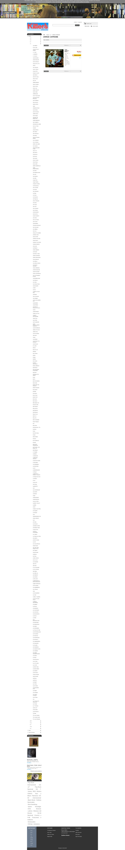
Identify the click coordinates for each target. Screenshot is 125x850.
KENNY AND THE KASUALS (36, 385)
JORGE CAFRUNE (36, 255)
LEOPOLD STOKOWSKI (35, 532)
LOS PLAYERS (35, 633)
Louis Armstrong (36, 659)
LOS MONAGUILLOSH (36, 620)
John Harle (35, 217)
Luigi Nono (35, 678)
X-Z (30, 728)
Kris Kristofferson (36, 440)
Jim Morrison (35, 154)
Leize (34, 514)
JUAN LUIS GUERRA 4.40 (36, 301)
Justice (34, 337)
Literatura (36, 824)
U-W (31, 726)
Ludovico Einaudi (36, 674)
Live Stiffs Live (35, 573)
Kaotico (34, 355)
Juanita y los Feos (36, 313)
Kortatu (34, 434)
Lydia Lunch (35, 707)
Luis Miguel (35, 690)
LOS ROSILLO (35, 639)
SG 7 (38, 789)
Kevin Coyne (35, 395)
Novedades (30, 735)
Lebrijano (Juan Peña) (37, 508)
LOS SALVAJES (35, 643)
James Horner (35, 86)
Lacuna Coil (35, 482)
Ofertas (30, 824)
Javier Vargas (35, 115)
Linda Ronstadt (35, 552)
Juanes (34, 309)
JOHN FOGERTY (36, 215)
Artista (30, 36)
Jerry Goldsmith (35, 140)
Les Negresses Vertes (37, 536)
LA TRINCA (35, 478)
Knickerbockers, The (36, 427)
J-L (30, 43)
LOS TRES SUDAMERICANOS (36, 653)
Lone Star (34, 594)
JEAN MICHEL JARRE (37, 124)
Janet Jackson (35, 102)
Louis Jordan (35, 661)
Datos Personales (79, 836)
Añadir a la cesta (77, 55)
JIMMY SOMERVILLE (37, 165)
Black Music (31, 800)
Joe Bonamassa (36, 185)
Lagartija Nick (35, 486)
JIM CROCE (35, 152)
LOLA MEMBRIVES (36, 587)
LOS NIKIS (35, 626)
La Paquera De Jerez (36, 476)
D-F (30, 39)
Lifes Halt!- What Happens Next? (36, 548)
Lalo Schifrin (35, 491)
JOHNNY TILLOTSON (37, 242)
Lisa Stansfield (35, 561)
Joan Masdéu (35, 176)
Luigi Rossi (35, 680)
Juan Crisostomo (36, 296)
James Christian (36, 84)
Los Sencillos (35, 645)
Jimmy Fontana (35, 160)
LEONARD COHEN (36, 525)
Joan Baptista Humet (36, 172)
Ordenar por (66, 45)
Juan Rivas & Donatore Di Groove (36, 307)
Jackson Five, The (36, 63)
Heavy (30, 791)
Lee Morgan (35, 512)
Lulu (33, 699)
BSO (34, 791)
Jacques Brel (35, 71)
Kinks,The (34, 417)
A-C (31, 830)
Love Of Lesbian (36, 663)
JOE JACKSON (35, 191)
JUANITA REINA (36, 311)
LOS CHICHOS (35, 612)
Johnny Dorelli (35, 236)
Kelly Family (35, 382)
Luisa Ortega (35, 697)
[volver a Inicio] (44, 34)
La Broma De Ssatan (36, 460)
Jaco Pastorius (35, 67)
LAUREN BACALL (36, 499)
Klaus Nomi (35, 425)
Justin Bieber (35, 339)
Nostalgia (38, 806)
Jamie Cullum (35, 91)
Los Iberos (35, 615)
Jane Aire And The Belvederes (36, 98)
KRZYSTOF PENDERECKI (35, 445)
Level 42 (34, 541)
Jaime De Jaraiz (36, 76)
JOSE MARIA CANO (36, 278)
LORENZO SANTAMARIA (35, 602)
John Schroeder (35, 227)
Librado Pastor (35, 545)
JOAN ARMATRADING (36, 168)
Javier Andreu (35, 109)
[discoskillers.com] (37, 30)
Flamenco (35, 795)
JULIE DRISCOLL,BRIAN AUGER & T (36, 325)
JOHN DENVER (36, 212)
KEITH (34, 379)
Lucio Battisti (35, 670)
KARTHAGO (35, 367)
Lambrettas (35, 493)
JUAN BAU (35, 294)
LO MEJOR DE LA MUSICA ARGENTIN (36, 581)
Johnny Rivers (35, 240)
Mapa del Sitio (49, 836)
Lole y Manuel (35, 589)
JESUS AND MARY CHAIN (36, 148)
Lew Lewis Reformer (36, 543)
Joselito (34, 287)
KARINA (34, 359)
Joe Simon (35, 195)
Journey (34, 289)
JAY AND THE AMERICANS (35, 118)
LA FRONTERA (35, 466)
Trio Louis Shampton (36, 719)
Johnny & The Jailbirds (37, 232)
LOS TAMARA (35, 650)
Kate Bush (34, 372)
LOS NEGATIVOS (36, 624)
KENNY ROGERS (36, 387)
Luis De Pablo (35, 685)
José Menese (35, 280)
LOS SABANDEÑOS (36, 641)
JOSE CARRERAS (36, 267)
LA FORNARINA (36, 464)
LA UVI (34, 480)
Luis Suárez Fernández (35, 695)
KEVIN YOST (35, 397)
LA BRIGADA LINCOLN (35, 458)
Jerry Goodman (35, 142)
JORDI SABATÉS (36, 249)
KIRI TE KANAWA (36, 419)
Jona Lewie (35, 246)
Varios (30, 806)
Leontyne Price (35, 529)
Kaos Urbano (35, 353)
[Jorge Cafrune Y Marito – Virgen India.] (54, 58)
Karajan (34, 357)
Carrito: (89, 23)
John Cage (35, 204)
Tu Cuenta (78, 828)
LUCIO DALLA (35, 672)
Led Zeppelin (35, 510)
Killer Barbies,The (36, 402)
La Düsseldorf (35, 462)
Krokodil (34, 442)
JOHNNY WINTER (36, 244)
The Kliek (34, 713)
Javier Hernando (36, 111)
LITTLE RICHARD (36, 567)
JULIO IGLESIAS (36, 333)
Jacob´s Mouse (35, 69)
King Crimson (35, 408)
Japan (34, 106)
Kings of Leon (35, 414)
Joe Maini (34, 193)
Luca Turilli (35, 665)
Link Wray (34, 556)
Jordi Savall (35, 251)
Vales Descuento (78, 832)
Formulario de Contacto (51, 830)
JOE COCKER (35, 187)
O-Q (31, 722)
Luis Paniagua (35, 692)
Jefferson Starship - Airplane (36, 138)
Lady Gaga (35, 484)
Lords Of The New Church (36, 599)
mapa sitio (80, 22)
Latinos (30, 811)
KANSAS (34, 351)
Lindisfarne (35, 554)
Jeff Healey (35, 135)
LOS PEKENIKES (36, 628)
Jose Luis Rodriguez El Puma (36, 276)
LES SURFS (35, 538)
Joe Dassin (35, 189)
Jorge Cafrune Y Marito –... (67, 50)
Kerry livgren (35, 389)
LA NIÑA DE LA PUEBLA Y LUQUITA (36, 474)
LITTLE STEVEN (36, 569)
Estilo (30, 730)
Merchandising (32, 804)
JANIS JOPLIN (35, 104)
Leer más (29, 762)
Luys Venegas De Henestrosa (36, 702)
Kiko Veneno (35, 400)
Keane (34, 377)
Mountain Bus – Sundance (32, 759)
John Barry (35, 202)
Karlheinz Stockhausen (35, 363)
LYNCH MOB (35, 709)
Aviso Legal (49, 832)
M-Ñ (32, 837)
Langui (34, 495)
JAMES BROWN (36, 82)
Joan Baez (35, 170)
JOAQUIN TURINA (36, 183)
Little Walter (35, 571)
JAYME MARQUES (36, 120)
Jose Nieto (35, 282)
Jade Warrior (35, 74)
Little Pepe (34, 565)
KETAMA (34, 391)
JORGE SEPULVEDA (36, 257)
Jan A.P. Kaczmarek (36, 95)
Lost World (35, 655)
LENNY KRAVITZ (36, 518)
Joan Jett (34, 174)
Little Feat (34, 563)
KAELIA (34, 347)
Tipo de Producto (32, 732)
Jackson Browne (36, 61)
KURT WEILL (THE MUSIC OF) (36, 448)
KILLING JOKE (35, 404)
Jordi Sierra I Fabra (36, 253)
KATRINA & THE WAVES (36, 375)
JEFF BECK (35, 131)
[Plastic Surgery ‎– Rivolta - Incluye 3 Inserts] (31, 753)
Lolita (34, 591)
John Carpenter (35, 208)
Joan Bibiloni (35, 45)
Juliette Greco (35, 331)
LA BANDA (35, 453)
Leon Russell (35, 523)
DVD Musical (34, 809)
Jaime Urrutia (35, 78)
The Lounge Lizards (36, 717)
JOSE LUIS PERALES (37, 273)
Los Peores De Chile (36, 630)
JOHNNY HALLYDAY (36, 238)
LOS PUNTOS (35, 635)
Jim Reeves (35, 156)
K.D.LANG (35, 345)
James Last (35, 88)
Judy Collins (35, 320)
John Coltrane (35, 210)
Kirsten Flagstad (36, 421)
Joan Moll (34, 178)
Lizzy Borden (35, 576)
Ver (79, 57)
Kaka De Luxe (35, 349)
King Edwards (35, 412)
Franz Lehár (35, 47)
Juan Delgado (35, 298)
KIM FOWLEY (35, 406)
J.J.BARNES (35, 54)
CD (40, 785)
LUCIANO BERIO (36, 668)
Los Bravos (35, 606)
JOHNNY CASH (36, 234)
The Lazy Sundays (36, 715)
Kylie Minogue (35, 450)
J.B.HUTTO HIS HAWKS (36, 50)
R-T (30, 724)
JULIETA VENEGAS (36, 327)
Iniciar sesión (95, 26)
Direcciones (78, 834)
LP (29, 787)
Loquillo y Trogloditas (36, 596)
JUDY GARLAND (36, 322)
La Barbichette (35, 455)
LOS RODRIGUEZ (36, 637)
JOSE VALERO (35, 285)
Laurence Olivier (36, 501)
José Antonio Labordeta (35, 265)
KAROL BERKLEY (36, 365)
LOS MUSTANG (36, 622)
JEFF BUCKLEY (36, 133)
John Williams (35, 229)
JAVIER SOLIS (35, 113)
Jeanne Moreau (35, 129)
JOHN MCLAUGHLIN (37, 225)
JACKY (34, 65)
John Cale (34, 206)
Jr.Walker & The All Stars (36, 292)
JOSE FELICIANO (36, 271)
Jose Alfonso (35, 261)
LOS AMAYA (35, 604)
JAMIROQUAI (35, 93)
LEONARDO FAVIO (36, 527)
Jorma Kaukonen (36, 259)
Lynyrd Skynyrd (35, 711)
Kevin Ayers (35, 393)
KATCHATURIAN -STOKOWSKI (36, 370)
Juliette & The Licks (36, 329)
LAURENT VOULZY (36, 503)
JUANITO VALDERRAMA (35, 316)
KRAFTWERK (35, 436)
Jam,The (34, 80)
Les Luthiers (35, 534)
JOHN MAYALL (35, 223)
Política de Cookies (50, 834)
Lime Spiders (35, 550)
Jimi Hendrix (35, 158)
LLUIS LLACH (35, 578)
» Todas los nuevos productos (36, 771)
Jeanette (34, 127)
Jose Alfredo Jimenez (36, 263)
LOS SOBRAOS (36, 647)
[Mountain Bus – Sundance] (33, 742)
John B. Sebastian (36, 200)
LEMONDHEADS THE (37, 516)
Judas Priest (35, 318)
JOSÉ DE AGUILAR (36, 269)
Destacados (31, 822)
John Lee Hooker (36, 219)
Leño (34, 520)
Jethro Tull (35, 150)
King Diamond (35, 410)
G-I (30, 41)
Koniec (34, 431)
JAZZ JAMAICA (35, 122)
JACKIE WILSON (36, 59)
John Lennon (35, 221)
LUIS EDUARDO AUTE (36, 688)
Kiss (33, 423)
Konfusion (34, 429)
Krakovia (34, 438)
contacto (75, 22)
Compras (77, 830)
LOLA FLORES (35, 585)
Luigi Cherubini (35, 676)
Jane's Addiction (35, 100)
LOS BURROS (35, 608)
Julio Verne (35, 335)
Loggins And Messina (36, 583)
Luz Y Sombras (35, 705)
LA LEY (34, 468)
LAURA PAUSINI (36, 497)
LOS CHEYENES (36, 610)
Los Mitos (34, 617)
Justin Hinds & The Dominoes (36, 342)
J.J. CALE (34, 52)
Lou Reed (34, 657)
